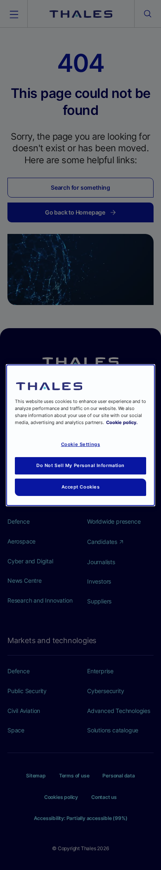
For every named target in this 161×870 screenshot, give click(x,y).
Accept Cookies (81, 487)
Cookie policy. (121, 422)
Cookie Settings (80, 444)
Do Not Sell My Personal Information (80, 465)
